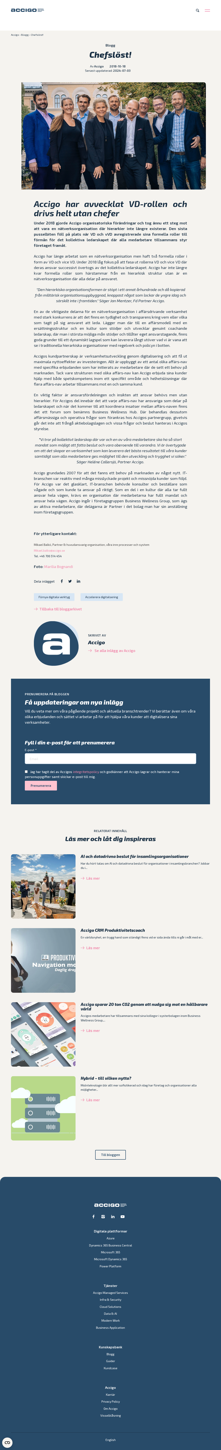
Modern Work (110, 1320)
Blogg (25, 34)
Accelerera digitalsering (101, 597)
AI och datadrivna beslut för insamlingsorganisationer (135, 856)
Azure (111, 1238)
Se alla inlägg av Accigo (114, 650)
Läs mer (93, 878)
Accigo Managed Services (110, 1292)
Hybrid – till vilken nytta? (106, 1078)
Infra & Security (110, 1299)
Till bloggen (110, 1155)
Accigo (15, 34)
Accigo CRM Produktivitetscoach (113, 930)
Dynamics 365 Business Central (110, 1245)
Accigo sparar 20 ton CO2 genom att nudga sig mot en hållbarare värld (144, 1006)
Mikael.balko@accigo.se (49, 550)
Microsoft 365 (110, 1252)
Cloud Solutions (110, 1306)
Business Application (110, 1327)
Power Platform (110, 1266)
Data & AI (110, 1313)
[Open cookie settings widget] (7, 1443)
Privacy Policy (110, 1401)
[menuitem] (111, 1440)
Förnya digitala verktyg (54, 597)
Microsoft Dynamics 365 (110, 1259)
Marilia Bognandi (58, 566)
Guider (110, 1361)
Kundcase (110, 1368)
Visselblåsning (110, 1415)
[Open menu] (207, 10)
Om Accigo (111, 1408)
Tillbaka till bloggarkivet (60, 609)
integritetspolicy (86, 772)
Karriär (110, 1394)
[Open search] (198, 10)
